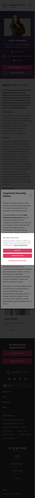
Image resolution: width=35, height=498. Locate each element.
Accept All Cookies (17, 255)
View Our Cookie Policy (21, 245)
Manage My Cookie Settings (17, 260)
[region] (17, 249)
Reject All (18, 250)
